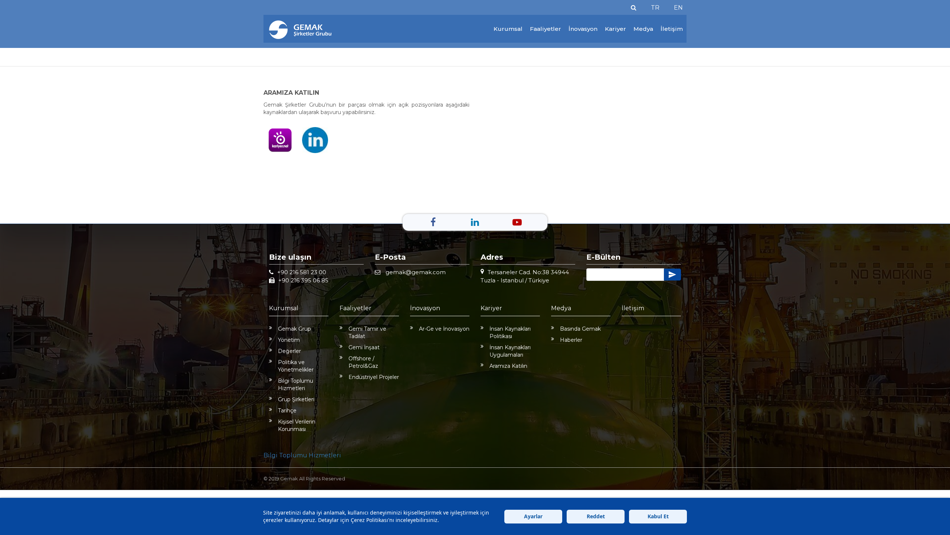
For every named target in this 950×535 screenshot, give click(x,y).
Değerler (289, 351)
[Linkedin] (475, 222)
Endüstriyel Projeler (373, 377)
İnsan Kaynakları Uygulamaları (510, 351)
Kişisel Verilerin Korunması (296, 425)
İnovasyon (583, 28)
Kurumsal (508, 28)
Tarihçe (287, 410)
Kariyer (615, 28)
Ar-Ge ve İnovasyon (444, 328)
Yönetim (289, 340)
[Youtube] (517, 222)
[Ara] (633, 7)
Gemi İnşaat (364, 347)
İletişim (672, 28)
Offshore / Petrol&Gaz (363, 362)
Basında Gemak (580, 328)
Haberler (571, 340)
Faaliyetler (545, 28)
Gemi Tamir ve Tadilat (367, 332)
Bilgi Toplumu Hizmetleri (295, 384)
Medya (643, 28)
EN (678, 7)
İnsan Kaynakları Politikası (510, 332)
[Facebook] (433, 222)
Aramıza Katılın (508, 366)
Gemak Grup (294, 328)
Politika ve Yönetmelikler (296, 366)
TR (655, 7)
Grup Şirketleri (296, 399)
